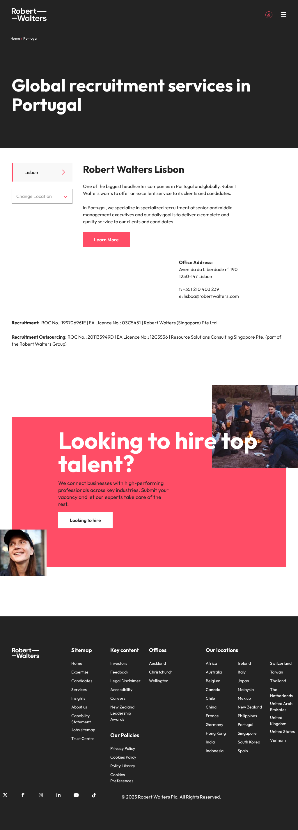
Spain (243, 750)
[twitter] (5, 795)
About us (79, 707)
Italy (242, 672)
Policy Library (122, 766)
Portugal (245, 724)
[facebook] (23, 795)
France (212, 715)
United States (282, 731)
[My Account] (268, 14)
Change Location (34, 196)
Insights (78, 698)
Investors (118, 663)
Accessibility (121, 689)
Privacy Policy (122, 748)
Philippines (247, 715)
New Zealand (250, 707)
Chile (210, 698)
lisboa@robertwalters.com (211, 296)
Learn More (106, 239)
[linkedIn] (58, 795)
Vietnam (278, 740)
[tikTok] (94, 795)
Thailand (278, 680)
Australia (214, 672)
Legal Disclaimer (125, 680)
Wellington (158, 680)
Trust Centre (83, 738)
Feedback (119, 672)
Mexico (244, 698)
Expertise (79, 672)
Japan (243, 680)
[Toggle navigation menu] (283, 14)
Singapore (247, 733)
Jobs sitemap (83, 729)
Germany (214, 724)
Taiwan (276, 672)
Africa (211, 663)
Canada (213, 689)
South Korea (249, 742)
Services (79, 689)
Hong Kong (216, 733)
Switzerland (281, 663)
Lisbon (31, 172)
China (211, 707)
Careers (117, 698)
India (210, 742)
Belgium (213, 680)
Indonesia (215, 750)
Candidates (81, 680)
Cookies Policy (123, 757)
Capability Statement (81, 719)
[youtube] (76, 795)
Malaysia (246, 689)
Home (76, 663)
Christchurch (161, 672)
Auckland (157, 663)
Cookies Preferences (121, 777)
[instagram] (41, 795)
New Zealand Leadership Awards (122, 713)
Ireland (244, 663)
